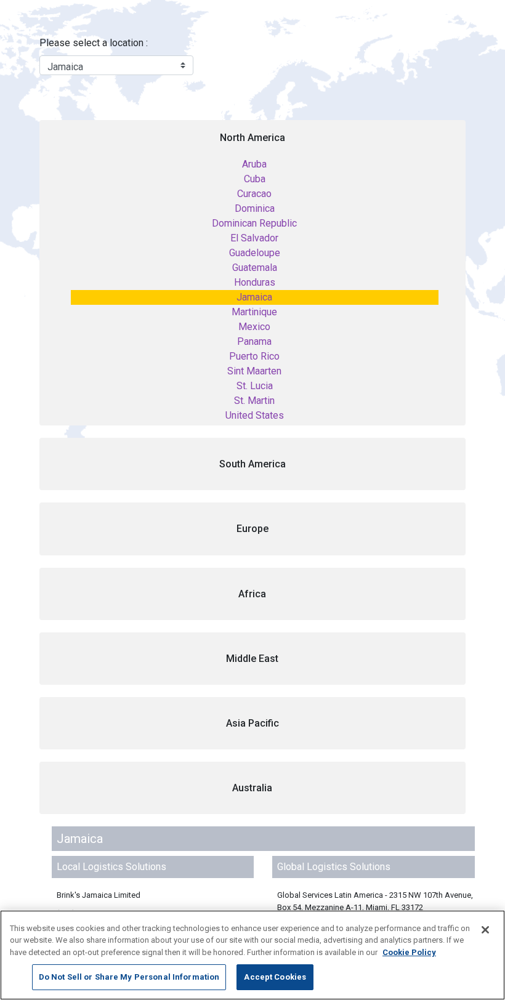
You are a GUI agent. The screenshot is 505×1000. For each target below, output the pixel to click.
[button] (252, 464)
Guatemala (254, 267)
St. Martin (254, 400)
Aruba (254, 164)
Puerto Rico (254, 356)
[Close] (485, 929)
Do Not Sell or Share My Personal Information (129, 977)
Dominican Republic (254, 223)
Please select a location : (93, 43)
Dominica (255, 208)
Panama (254, 341)
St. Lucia (254, 386)
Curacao (254, 194)
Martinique (254, 312)
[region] (252, 955)
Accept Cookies (275, 977)
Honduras (254, 282)
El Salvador (254, 238)
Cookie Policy (409, 952)
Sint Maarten (254, 371)
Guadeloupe (254, 253)
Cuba (254, 179)
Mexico (254, 327)
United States (254, 415)
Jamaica (254, 297)
